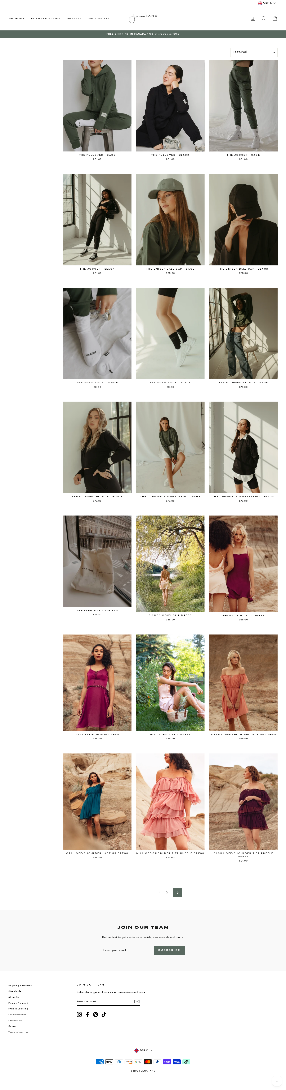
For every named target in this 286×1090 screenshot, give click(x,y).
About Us (14, 997)
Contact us (15, 1020)
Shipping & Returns (20, 985)
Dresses (74, 18)
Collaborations (17, 1014)
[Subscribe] (137, 1001)
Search (12, 1026)
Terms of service (18, 1032)
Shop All (17, 18)
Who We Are (99, 18)
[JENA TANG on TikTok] (103, 1014)
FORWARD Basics (46, 18)
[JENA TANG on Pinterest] (95, 1014)
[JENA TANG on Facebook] (87, 1014)
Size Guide (15, 991)
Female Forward (18, 1003)
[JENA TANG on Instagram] (79, 1014)
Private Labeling (18, 1009)
